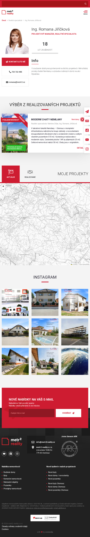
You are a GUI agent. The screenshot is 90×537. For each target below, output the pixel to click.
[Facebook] (87, 130)
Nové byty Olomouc (56, 483)
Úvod (4, 20)
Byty (5, 475)
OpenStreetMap (84, 264)
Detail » (81, 148)
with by (45, 532)
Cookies (5, 529)
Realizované (30, 177)
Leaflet (74, 264)
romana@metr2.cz (17, 82)
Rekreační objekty (11, 482)
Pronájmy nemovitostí (12, 489)
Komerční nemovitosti (12, 479)
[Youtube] (87, 140)
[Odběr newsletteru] (87, 111)
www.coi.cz (29, 508)
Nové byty (52, 472)
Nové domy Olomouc (56, 487)
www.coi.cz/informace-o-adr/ (43, 508)
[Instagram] (87, 149)
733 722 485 (17, 72)
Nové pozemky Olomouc (58, 490)
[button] (3, 186)
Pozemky (7, 485)
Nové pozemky (54, 479)
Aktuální (11, 177)
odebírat (67, 413)
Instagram (45, 277)
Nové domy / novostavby (58, 475)
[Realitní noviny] (87, 121)
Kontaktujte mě (16, 62)
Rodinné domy (9, 472)
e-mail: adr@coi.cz (60, 508)
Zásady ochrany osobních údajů (14, 526)
